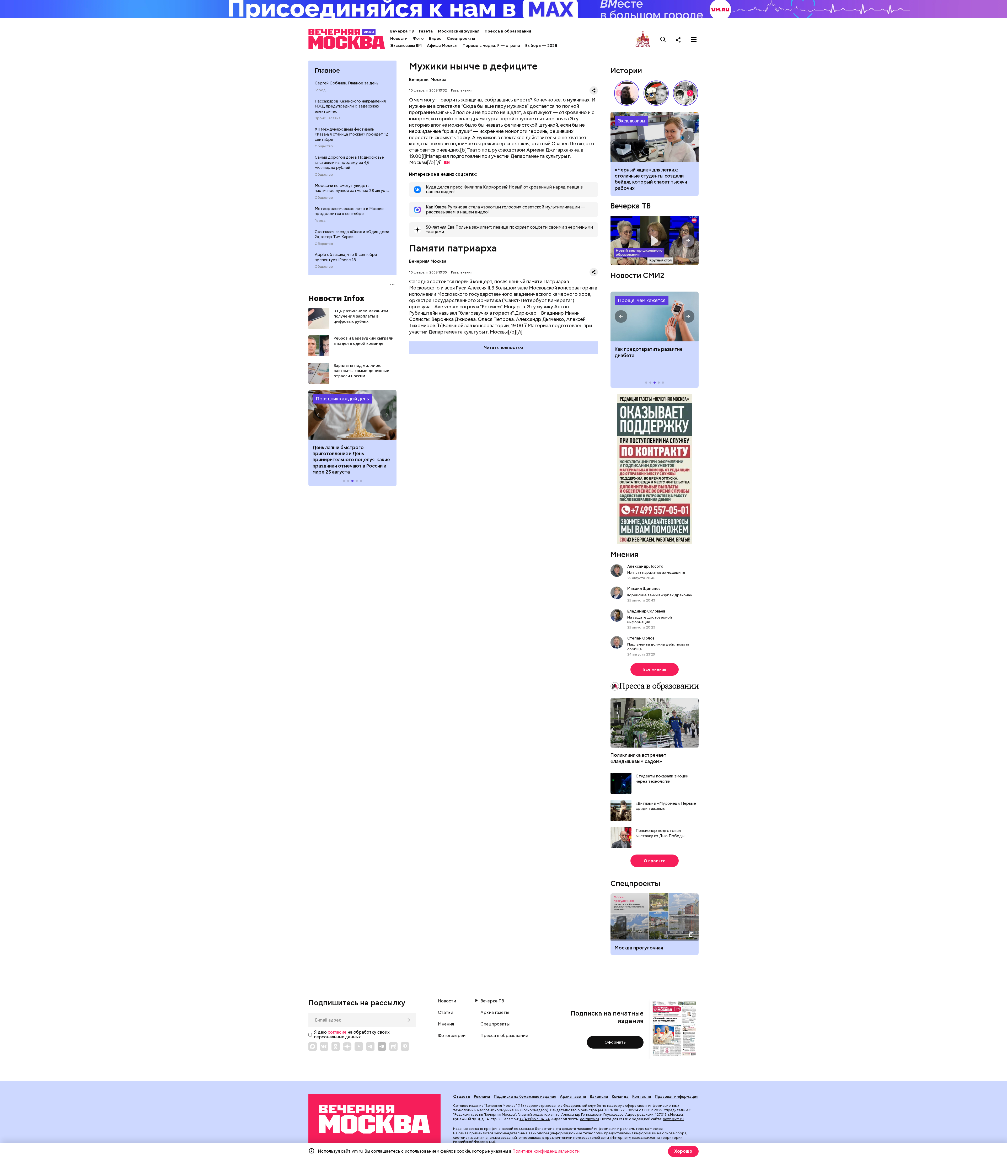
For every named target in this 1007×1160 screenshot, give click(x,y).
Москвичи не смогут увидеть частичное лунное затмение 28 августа (352, 188)
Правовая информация (676, 1096)
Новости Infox (336, 298)
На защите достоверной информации (649, 619)
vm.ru (555, 1114)
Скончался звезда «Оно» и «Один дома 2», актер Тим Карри (352, 234)
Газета (426, 31)
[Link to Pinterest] (405, 1046)
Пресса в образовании (508, 31)
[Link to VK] (324, 1046)
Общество (324, 146)
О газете (461, 1096)
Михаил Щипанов (644, 589)
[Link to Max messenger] (312, 1046)
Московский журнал (458, 31)
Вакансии (599, 1096)
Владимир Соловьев (646, 611)
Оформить (615, 1042)
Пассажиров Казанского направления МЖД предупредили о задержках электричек (350, 106)
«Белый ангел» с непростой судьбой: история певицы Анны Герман (626, 93)
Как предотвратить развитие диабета (654, 316)
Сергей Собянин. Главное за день (346, 83)
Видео (435, 38)
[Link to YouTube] (359, 1046)
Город (320, 90)
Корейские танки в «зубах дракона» (659, 595)
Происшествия (327, 118)
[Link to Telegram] (370, 1046)
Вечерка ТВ (402, 31)
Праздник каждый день (342, 399)
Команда (620, 1096)
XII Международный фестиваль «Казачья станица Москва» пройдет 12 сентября (351, 134)
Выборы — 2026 (541, 45)
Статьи (445, 1013)
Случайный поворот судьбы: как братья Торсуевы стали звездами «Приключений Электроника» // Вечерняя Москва (685, 93)
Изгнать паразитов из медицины (656, 572)
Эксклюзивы (631, 121)
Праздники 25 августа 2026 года (352, 415)
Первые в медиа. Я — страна (491, 45)
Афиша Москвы (442, 45)
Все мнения (654, 669)
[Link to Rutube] (393, 1046)
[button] (319, 415)
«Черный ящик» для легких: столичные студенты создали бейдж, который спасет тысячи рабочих (654, 137)
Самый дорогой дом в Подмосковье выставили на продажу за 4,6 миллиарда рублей (349, 162)
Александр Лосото (645, 566)
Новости (399, 38)
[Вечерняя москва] (374, 1119)
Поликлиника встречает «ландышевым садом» (638, 758)
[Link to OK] (335, 1046)
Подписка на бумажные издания (525, 1096)
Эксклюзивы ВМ (406, 45)
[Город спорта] (643, 39)
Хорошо (683, 1151)
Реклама (482, 1096)
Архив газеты (494, 1013)
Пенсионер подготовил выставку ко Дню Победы (660, 833)
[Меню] (694, 40)
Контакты (641, 1096)
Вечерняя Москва (427, 79)
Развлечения (461, 90)
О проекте (655, 860)
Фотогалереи (451, 1036)
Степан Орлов (641, 638)
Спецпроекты (461, 38)
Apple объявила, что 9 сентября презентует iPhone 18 (346, 257)
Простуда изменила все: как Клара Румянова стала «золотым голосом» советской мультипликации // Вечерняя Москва (656, 93)
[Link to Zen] (347, 1046)
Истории (626, 70)
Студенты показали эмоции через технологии (662, 779)
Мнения (624, 554)
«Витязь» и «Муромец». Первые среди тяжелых (666, 806)
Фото (418, 38)
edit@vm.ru (589, 1119)
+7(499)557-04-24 (534, 1119)
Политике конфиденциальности (546, 1151)
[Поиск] (663, 40)
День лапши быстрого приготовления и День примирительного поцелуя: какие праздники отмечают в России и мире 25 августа (351, 459)
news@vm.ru (673, 1119)
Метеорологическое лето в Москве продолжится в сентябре (349, 211)
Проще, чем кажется (641, 300)
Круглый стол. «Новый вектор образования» (654, 240)
